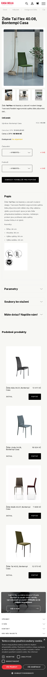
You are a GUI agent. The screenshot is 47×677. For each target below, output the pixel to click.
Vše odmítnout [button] (34, 667)
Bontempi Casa (15, 123)
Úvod (5, 10)
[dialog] (23, 657)
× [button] (44, 640)
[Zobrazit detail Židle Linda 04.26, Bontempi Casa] (23, 424)
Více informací (33, 652)
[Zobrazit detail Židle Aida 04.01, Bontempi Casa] (23, 365)
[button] (23, 673)
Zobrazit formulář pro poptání (20, 180)
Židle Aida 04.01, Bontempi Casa (17, 389)
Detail (9, 397)
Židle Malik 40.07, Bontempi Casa (18, 508)
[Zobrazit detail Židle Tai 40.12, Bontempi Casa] (23, 543)
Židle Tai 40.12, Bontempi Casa (17, 567)
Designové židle (31, 10)
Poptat (34, 397)
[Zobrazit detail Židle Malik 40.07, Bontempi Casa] (23, 484)
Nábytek (16, 10)
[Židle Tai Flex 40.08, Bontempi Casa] (23, 58)
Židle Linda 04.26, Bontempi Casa (13, 448)
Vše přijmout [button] (11, 667)
